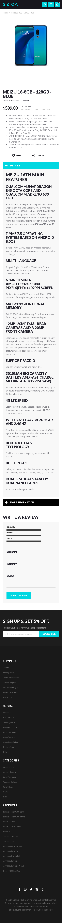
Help (5, 752)
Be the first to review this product (16, 100)
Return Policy (8, 718)
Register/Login (9, 747)
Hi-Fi (5, 797)
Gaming (6, 792)
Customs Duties (9, 732)
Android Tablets (9, 772)
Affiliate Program (9, 683)
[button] (26, 79)
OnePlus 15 (8, 832)
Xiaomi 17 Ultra (9, 842)
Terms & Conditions (11, 678)
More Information (22, 502)
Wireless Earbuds (10, 782)
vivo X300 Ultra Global (12, 827)
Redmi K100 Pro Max (11, 871)
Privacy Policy (8, 673)
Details (15, 165)
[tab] (31, 165)
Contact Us (7, 697)
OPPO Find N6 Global (11, 856)
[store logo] (11, 4)
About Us (7, 668)
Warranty (7, 713)
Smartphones (8, 767)
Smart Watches (9, 777)
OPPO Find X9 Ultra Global (13, 866)
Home (5, 13)
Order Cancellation (10, 742)
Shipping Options (10, 722)
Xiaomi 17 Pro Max (10, 837)
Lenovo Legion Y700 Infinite (14, 817)
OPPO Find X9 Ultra (10, 861)
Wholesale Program (11, 688)
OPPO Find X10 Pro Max (12, 846)
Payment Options (10, 727)
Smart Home (8, 787)
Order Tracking (9, 737)
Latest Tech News (10, 692)
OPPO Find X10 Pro (10, 851)
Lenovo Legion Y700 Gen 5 (13, 812)
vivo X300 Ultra (9, 822)
